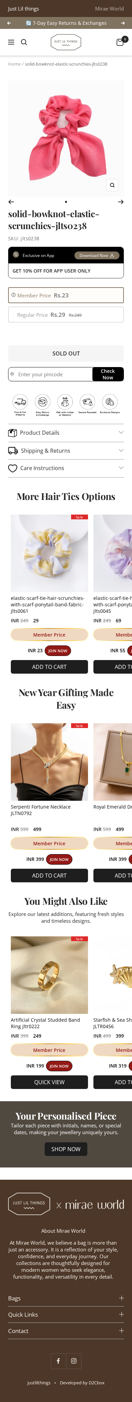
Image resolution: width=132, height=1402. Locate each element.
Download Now (94, 255)
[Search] (24, 42)
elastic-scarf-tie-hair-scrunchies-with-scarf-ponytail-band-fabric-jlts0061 (48, 604)
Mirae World (109, 8)
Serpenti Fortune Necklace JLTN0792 (41, 809)
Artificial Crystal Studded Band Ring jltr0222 (45, 1023)
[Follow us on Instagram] (73, 1361)
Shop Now (66, 1149)
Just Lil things (23, 8)
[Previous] (11, 202)
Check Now (108, 374)
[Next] (121, 202)
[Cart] (120, 42)
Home (14, 64)
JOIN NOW (57, 650)
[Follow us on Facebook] (58, 1361)
